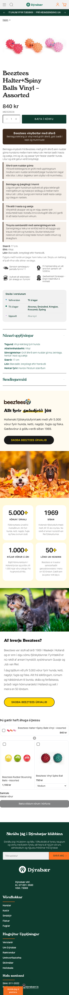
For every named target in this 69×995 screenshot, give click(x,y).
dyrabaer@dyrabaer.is (26, 986)
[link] (12, 730)
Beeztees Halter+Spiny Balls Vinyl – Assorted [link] (42, 727)
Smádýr (7, 915)
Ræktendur (9, 952)
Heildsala (8, 967)
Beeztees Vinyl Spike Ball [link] (49, 775)
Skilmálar (8, 962)
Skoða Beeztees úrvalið (29, 440)
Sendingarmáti (15, 379)
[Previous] (4, 12)
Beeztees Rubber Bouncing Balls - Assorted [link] (16, 779)
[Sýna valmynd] (4, 4)
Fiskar (6, 920)
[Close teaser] (24, 985)
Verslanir (8, 942)
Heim (5, 20)
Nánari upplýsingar (18, 335)
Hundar (7, 905)
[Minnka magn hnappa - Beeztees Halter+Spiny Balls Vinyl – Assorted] (6, 119)
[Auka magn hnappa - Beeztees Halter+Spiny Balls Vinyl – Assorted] (16, 119)
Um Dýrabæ (9, 947)
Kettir (6, 910)
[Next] (64, 12)
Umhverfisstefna (12, 957)
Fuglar (6, 925)
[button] (13, 990)
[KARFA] (64, 4)
